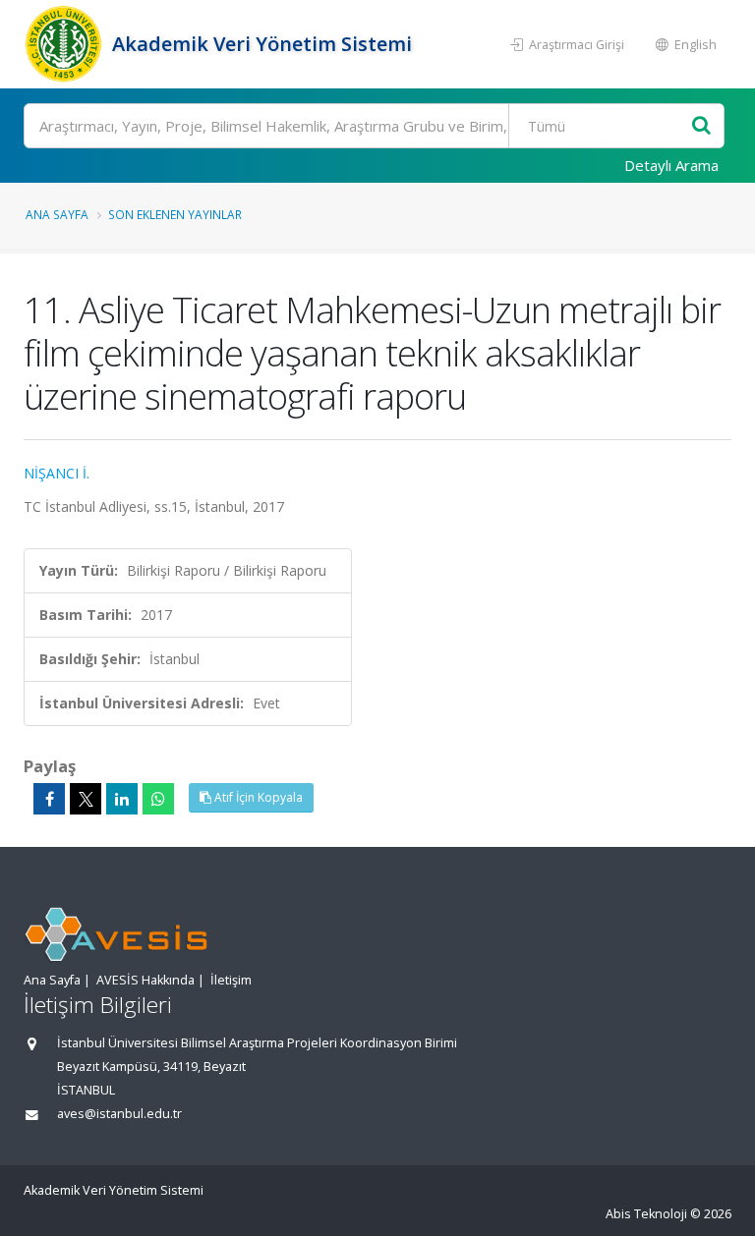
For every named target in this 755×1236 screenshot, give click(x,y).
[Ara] (701, 126)
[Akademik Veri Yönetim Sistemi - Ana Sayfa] (65, 44)
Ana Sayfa (57, 214)
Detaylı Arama (671, 165)
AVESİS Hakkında (145, 980)
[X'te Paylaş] (85, 799)
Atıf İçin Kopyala (257, 797)
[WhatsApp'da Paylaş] (158, 799)
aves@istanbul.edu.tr (119, 1113)
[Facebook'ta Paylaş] (49, 799)
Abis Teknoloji (646, 1214)
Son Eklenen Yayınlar (175, 214)
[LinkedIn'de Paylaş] (122, 799)
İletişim (231, 980)
